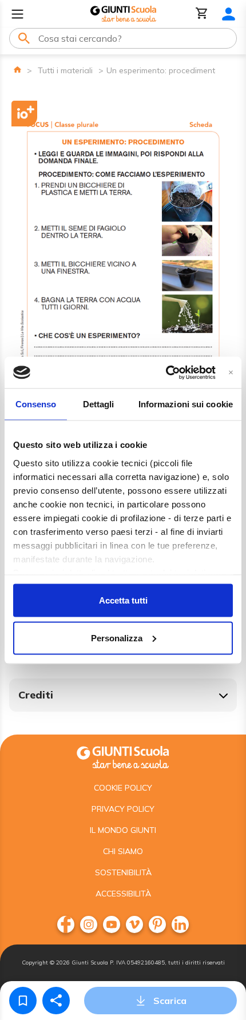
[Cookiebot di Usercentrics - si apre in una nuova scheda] (166, 372)
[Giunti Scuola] (123, 14)
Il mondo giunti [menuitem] (123, 830)
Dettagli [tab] (98, 404)
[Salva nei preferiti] (23, 1000)
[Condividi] (56, 1000)
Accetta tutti (123, 600)
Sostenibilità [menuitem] (123, 872)
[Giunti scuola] (123, 756)
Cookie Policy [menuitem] (123, 788)
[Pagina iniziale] (17, 69)
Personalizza (116, 637)
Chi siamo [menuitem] (123, 851)
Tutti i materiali (65, 70)
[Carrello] (202, 14)
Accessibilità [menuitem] (123, 893)
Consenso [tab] (36, 404)
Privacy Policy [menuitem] (123, 809)
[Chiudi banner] (231, 372)
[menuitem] (65, 924)
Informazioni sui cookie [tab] (185, 404)
